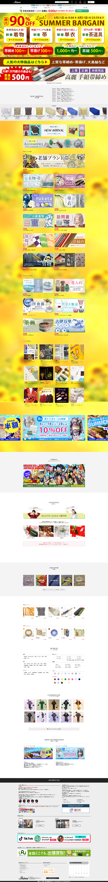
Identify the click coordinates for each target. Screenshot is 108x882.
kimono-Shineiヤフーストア (24, 868)
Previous (22, 710)
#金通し (45, 665)
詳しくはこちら (55, 806)
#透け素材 (25, 656)
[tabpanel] (39, 428)
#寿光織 (25, 658)
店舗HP (40, 825)
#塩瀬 (45, 656)
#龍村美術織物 (34, 672)
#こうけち (39, 656)
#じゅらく (29, 672)
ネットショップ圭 (47, 864)
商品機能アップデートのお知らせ (41, 5)
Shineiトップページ (23, 864)
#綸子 (42, 656)
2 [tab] (55, 442)
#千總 (25, 674)
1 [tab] (52, 442)
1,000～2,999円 (67, 664)
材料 (36, 7)
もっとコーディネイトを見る (54, 729)
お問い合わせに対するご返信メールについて (69, 5)
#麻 (28, 658)
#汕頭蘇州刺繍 (26, 665)
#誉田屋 (47, 672)
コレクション (71, 7)
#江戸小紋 (28, 663)
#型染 (34, 665)
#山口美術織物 (40, 672)
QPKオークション (23, 872)
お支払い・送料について (67, 802)
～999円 (56, 664)
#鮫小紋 (35, 663)
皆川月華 (57, 589)
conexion (45, 865)
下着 (48, 7)
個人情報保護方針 (80, 799)
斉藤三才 (45, 589)
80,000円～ (76, 667)
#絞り (25, 663)
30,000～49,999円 (58, 667)
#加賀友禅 (44, 663)
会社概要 (64, 799)
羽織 (34, 7)
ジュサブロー (51, 589)
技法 (84, 7)
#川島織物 (25, 672)
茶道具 (61, 7)
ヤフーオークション (23, 869)
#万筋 (32, 663)
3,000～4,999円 (77, 664)
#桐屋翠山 (32, 674)
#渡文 (44, 672)
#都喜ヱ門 (28, 674)
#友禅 (41, 663)
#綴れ (38, 663)
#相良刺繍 (30, 665)
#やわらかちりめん (30, 656)
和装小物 (45, 7)
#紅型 (37, 665)
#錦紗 (35, 656)
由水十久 (63, 589)
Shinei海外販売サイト (23, 865)
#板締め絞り (41, 665)
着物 (21, 7)
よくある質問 (79, 802)
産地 (86, 7)
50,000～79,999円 (68, 667)
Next (85, 710)
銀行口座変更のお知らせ (53, 5)
